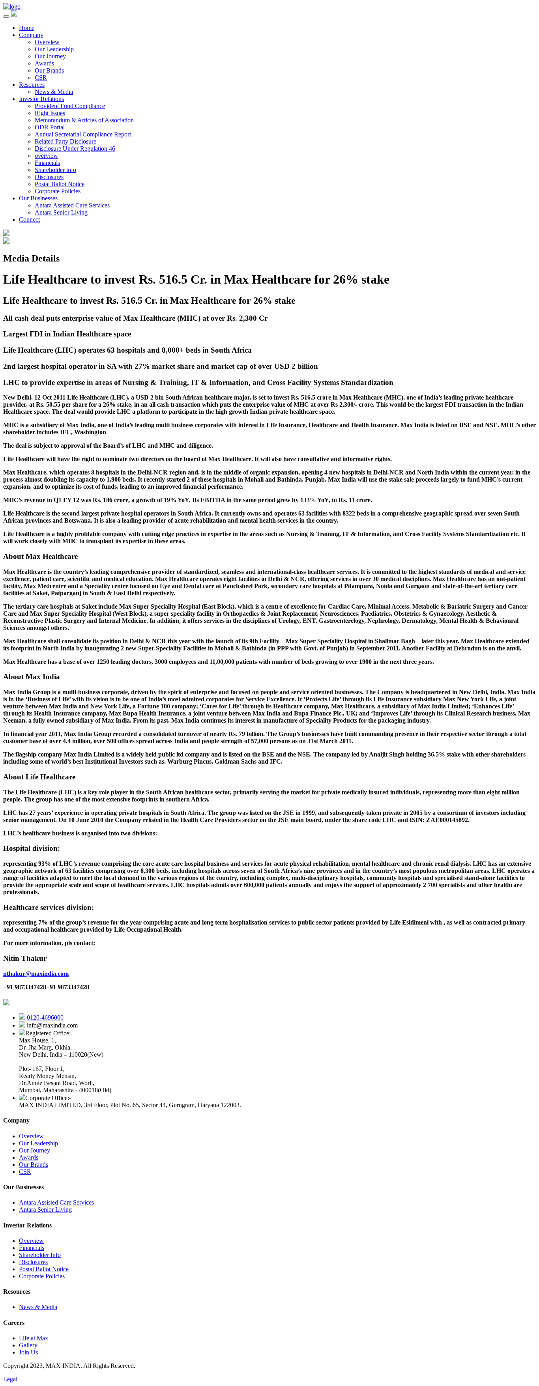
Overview (47, 42)
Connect (29, 219)
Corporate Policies (57, 191)
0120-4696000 (44, 1017)
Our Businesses (38, 198)
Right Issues (50, 113)
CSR (41, 77)
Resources (32, 84)
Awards (44, 63)
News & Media (54, 91)
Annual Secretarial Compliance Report (83, 134)
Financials (47, 162)
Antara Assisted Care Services (72, 205)
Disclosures (49, 177)
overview (46, 155)
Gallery (28, 1345)
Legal (10, 1379)
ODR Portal (50, 127)
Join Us (28, 1352)
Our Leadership (54, 49)
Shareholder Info (40, 1255)
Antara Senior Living (61, 212)
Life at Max (33, 1338)
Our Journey (50, 56)
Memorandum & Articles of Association (84, 120)
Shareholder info (55, 169)
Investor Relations (41, 98)
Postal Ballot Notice (59, 184)
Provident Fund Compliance (70, 106)
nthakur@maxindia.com (36, 973)
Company (31, 35)
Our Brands (49, 70)
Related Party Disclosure (65, 141)
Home (26, 27)
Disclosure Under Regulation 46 (75, 148)
